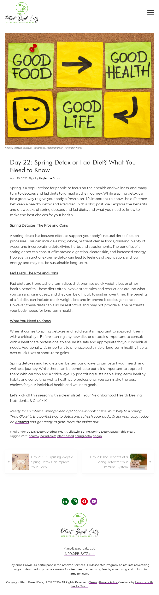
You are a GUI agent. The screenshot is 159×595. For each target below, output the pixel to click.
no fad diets (48, 436)
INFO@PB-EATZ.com (79, 553)
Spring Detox (100, 431)
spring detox (83, 436)
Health (62, 431)
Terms (93, 582)
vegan (97, 436)
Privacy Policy (108, 582)
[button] (150, 12)
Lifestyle (74, 431)
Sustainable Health (123, 431)
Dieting (51, 431)
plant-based (65, 436)
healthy (34, 436)
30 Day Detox (36, 431)
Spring (85, 431)
